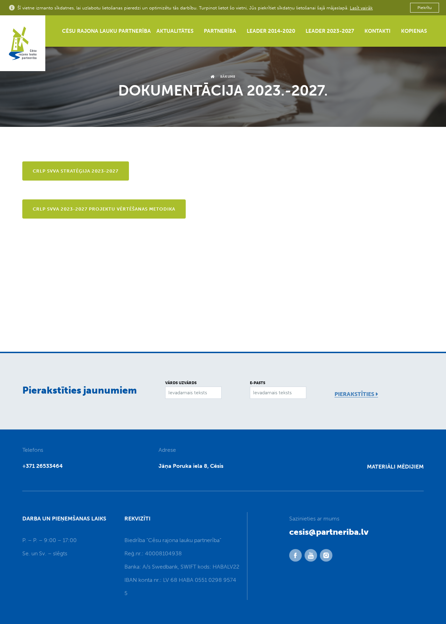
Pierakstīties (354, 394)
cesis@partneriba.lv (328, 532)
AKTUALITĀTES (174, 31)
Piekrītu (424, 7)
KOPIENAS (414, 31)
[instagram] (326, 555)
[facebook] (295, 555)
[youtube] (311, 555)
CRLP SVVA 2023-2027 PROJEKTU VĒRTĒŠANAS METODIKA (104, 209)
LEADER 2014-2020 (271, 31)
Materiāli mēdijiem (395, 466)
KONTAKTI (377, 31)
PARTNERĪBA (220, 31)
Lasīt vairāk (361, 7)
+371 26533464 (42, 466)
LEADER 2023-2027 (330, 31)
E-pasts (257, 383)
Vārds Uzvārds (181, 383)
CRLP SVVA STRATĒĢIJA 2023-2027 (75, 171)
